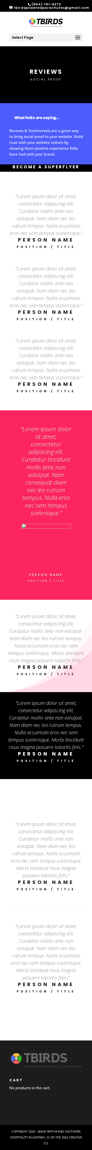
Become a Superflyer (46, 167)
